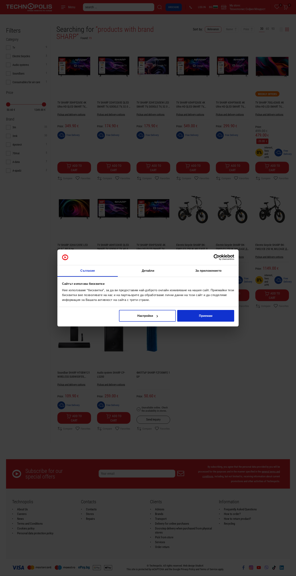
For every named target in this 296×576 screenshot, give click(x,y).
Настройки (145, 315)
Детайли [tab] (148, 270)
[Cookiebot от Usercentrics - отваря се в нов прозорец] (216, 257)
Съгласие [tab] (87, 270)
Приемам (205, 315)
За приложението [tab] (208, 270)
